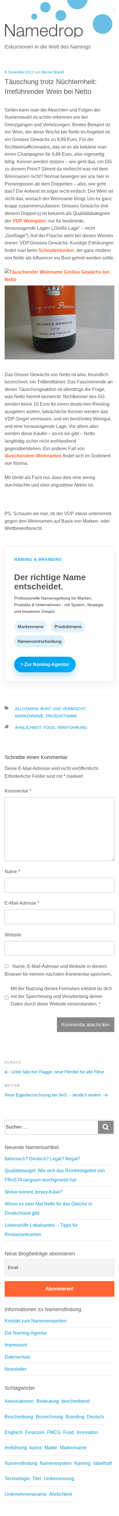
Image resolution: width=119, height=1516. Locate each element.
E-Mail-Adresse (22, 903)
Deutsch (95, 1416)
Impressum (16, 1344)
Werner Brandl (52, 72)
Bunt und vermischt (62, 708)
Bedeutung (47, 1401)
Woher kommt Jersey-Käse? (33, 1192)
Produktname (61, 716)
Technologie (17, 1478)
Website (13, 934)
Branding (75, 1416)
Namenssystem (56, 1463)
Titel (36, 1478)
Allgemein (26, 708)
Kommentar (18, 790)
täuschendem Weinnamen (33, 455)
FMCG (54, 1432)
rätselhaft (102, 1463)
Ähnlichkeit (28, 727)
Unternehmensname (26, 1494)
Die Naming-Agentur (26, 1333)
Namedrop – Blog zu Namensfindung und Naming (52, 7)
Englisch (14, 1432)
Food (49, 727)
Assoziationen (19, 1401)
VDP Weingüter (29, 220)
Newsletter (16, 1369)
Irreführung (72, 727)
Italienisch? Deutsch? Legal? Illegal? (42, 1158)
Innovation (87, 1432)
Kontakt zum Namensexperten (35, 1320)
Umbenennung (59, 1478)
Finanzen (34, 1432)
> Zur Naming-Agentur (45, 664)
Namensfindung (21, 1463)
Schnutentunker (56, 250)
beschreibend (76, 1401)
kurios (35, 1447)
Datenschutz (17, 1356)
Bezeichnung (49, 1416)
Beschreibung (19, 1416)
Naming (82, 1463)
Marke (50, 1447)
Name (12, 871)
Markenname (29, 716)
